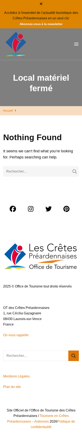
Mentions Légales (16, 376)
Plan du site (12, 387)
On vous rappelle (16, 335)
